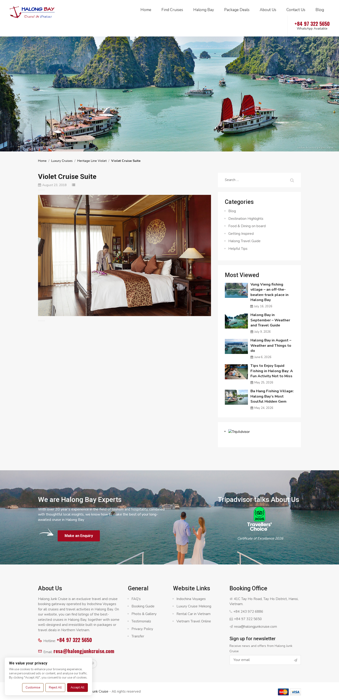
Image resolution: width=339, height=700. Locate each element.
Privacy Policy (142, 629)
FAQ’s (136, 599)
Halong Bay (203, 9)
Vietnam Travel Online (193, 621)
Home (145, 9)
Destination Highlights (245, 218)
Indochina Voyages (191, 599)
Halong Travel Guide (244, 241)
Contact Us (295, 9)
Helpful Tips (237, 248)
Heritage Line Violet (92, 161)
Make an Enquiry (79, 536)
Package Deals (237, 9)
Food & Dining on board (247, 226)
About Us (268, 9)
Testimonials (141, 621)
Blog (319, 9)
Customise (33, 687)
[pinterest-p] (92, 663)
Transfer (137, 636)
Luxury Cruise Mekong (193, 606)
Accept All (77, 687)
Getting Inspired (241, 233)
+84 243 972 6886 (248, 611)
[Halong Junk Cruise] (32, 11)
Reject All (55, 687)
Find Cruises (172, 9)
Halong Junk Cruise (93, 691)
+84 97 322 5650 (74, 639)
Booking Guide (143, 606)
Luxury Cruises (62, 161)
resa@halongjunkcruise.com (84, 651)
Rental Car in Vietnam (193, 614)
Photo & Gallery (144, 614)
